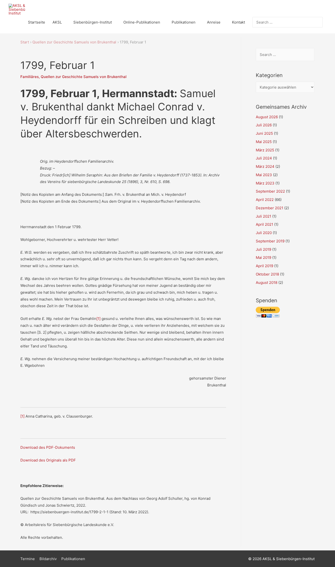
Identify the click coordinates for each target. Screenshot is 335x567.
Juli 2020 (264, 232)
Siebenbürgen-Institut (92, 22)
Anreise (213, 22)
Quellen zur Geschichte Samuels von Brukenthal (84, 76)
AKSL (57, 22)
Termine (27, 558)
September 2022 (270, 191)
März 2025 (265, 150)
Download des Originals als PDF (48, 460)
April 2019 (264, 266)
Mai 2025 (264, 141)
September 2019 (270, 241)
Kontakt (238, 22)
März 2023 (265, 183)
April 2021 (264, 224)
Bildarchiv (48, 558)
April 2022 (265, 199)
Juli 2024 (264, 158)
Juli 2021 (263, 216)
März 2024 (265, 166)
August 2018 (266, 282)
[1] (98, 318)
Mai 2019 (263, 257)
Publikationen (183, 22)
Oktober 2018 (267, 274)
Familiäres (29, 76)
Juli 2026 (264, 125)
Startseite (36, 22)
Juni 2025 (264, 133)
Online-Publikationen (141, 22)
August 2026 (267, 117)
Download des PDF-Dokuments (47, 447)
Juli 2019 (263, 249)
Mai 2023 (264, 174)
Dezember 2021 (269, 208)
